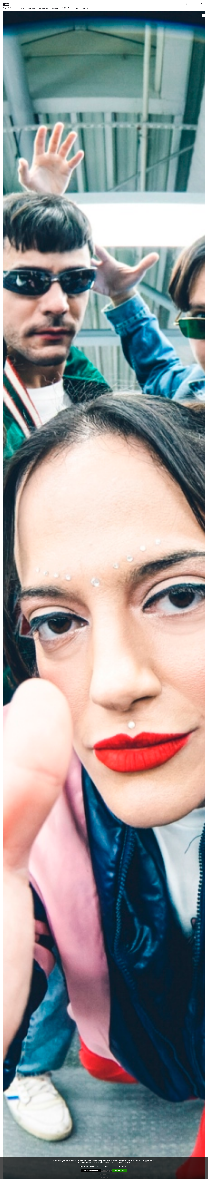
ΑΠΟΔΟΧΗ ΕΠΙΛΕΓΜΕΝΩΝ (91, 1171)
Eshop (201, 4)
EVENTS (22, 8)
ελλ (206, 4)
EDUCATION (55, 8)
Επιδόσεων (109, 1166)
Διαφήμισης (124, 1166)
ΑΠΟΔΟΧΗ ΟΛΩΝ (119, 1171)
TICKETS (194, 4)
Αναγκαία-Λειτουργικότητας (91, 1166)
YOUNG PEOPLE (31, 8)
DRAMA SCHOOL (43, 8)
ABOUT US (86, 8)
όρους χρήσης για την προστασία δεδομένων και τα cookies (112, 1162)
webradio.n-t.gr (186, 4)
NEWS (77, 8)
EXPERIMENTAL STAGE (65, 8)
